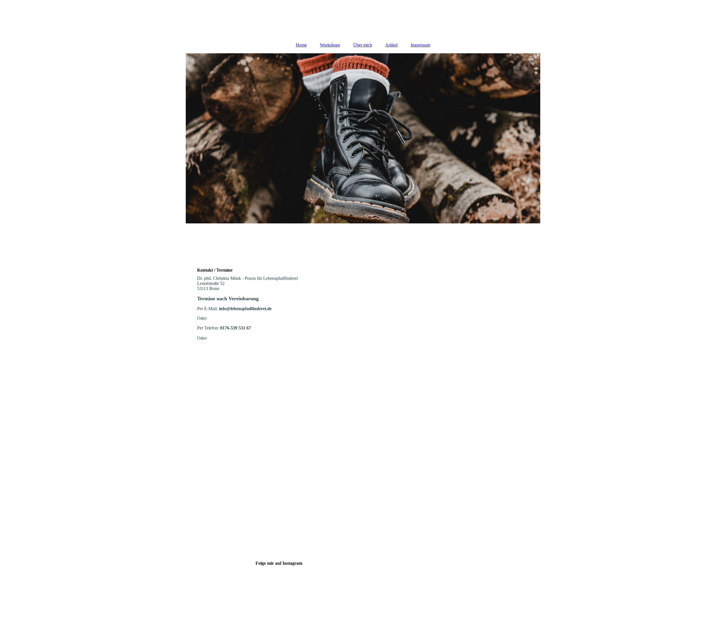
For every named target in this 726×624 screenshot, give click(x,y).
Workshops (330, 45)
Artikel (391, 45)
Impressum (420, 45)
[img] (363, 18)
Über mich (362, 45)
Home (301, 45)
